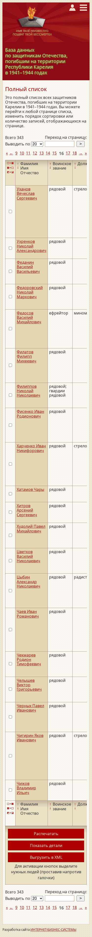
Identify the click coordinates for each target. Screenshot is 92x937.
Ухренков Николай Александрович (31, 246)
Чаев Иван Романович (28, 614)
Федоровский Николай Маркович (30, 292)
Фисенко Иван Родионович (30, 414)
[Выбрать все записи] (10, 163)
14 (48, 153)
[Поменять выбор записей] (10, 172)
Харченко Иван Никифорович (31, 448)
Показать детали (46, 845)
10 (22, 153)
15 (54, 153)
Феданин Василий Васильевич (28, 267)
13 (41, 153)
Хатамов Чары (30, 489)
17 (68, 153)
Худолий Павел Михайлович (31, 528)
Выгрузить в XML (46, 857)
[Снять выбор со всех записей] (10, 168)
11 (28, 153)
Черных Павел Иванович (30, 708)
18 (74, 153)
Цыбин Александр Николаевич (28, 581)
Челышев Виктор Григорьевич (29, 685)
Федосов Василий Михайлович (29, 317)
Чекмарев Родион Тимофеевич (29, 659)
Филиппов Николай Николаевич (28, 391)
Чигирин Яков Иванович (30, 738)
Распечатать (46, 833)
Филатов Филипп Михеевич (26, 356)
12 (35, 153)
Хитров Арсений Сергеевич (27, 510)
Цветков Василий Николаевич (28, 556)
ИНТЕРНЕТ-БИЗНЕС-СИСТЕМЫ (53, 929)
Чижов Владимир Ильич (26, 788)
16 (61, 153)
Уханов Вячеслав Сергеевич (27, 193)
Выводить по (18, 144)
